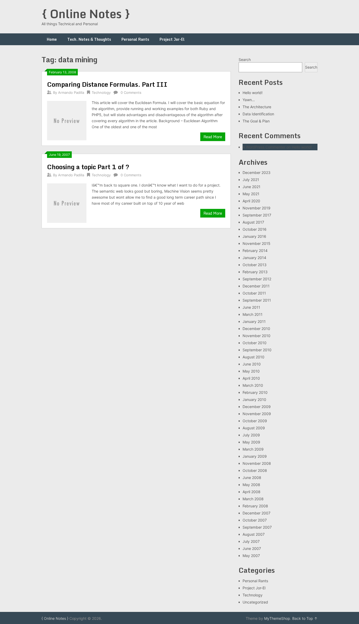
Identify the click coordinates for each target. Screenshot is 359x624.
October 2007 (255, 520)
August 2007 (254, 534)
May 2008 (251, 484)
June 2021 (251, 186)
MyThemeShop (277, 618)
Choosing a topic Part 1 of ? (88, 167)
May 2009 (251, 442)
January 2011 (254, 321)
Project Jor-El (172, 39)
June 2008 (252, 477)
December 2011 (256, 286)
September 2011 (257, 300)
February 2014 (255, 250)
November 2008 (257, 463)
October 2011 (254, 293)
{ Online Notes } (86, 13)
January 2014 (254, 257)
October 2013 (254, 264)
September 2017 (257, 215)
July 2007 (251, 541)
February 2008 (255, 506)
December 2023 (256, 172)
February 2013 (255, 272)
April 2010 (251, 378)
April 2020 (251, 201)
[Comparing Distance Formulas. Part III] (66, 120)
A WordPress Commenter (264, 147)
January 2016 (254, 236)
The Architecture (257, 107)
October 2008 (255, 470)
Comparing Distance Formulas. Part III (107, 84)
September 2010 (257, 350)
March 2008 (253, 499)
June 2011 (251, 307)
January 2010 (254, 399)
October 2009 (255, 421)
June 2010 (252, 364)
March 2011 (253, 314)
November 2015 (256, 243)
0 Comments (131, 92)
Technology (101, 92)
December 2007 (256, 513)
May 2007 (251, 555)
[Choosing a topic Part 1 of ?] (66, 202)
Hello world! (253, 92)
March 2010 (253, 385)
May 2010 (251, 371)
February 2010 (255, 392)
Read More (212, 137)
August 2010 (253, 357)
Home (52, 39)
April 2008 (251, 491)
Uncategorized (255, 602)
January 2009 (255, 456)
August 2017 (253, 222)
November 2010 (256, 335)
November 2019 (256, 208)
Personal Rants (135, 39)
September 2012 (257, 279)
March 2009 (253, 449)
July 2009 (251, 435)
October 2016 (254, 229)
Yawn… (249, 99)
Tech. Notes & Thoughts (89, 39)
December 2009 (257, 406)
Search (245, 59)
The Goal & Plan (256, 121)
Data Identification (258, 114)
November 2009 (257, 413)
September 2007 (257, 527)
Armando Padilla (71, 92)
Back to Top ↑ (304, 618)
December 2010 (256, 328)
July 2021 (251, 179)
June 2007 (252, 548)
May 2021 (251, 194)
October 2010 (254, 343)
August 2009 (254, 428)
